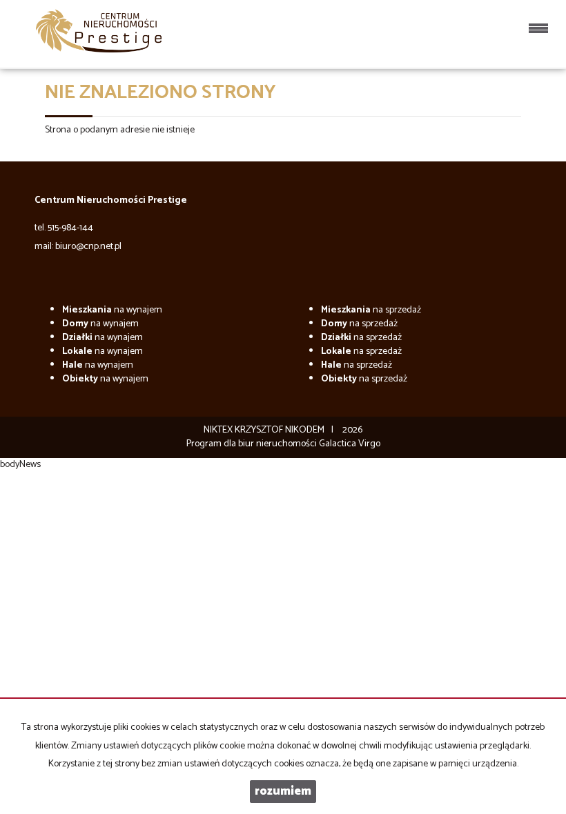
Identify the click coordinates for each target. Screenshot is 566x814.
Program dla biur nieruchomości (252, 444)
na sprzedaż (371, 310)
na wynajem (112, 310)
